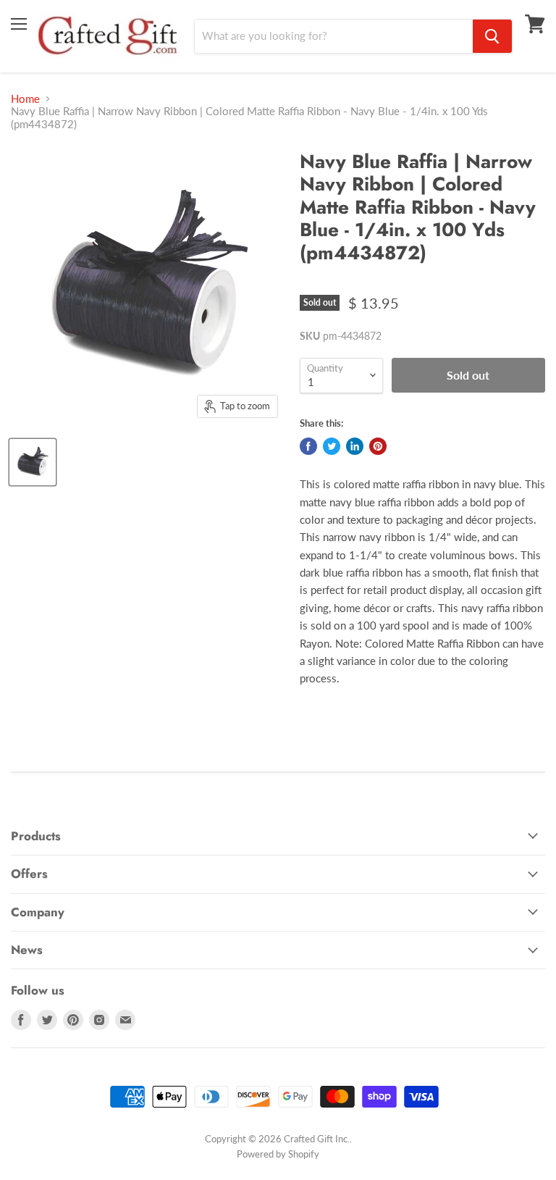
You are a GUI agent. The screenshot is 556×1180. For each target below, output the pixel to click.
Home (25, 99)
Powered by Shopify (278, 1154)
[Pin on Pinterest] (378, 446)
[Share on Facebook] (308, 446)
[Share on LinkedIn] (354, 446)
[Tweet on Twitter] (331, 446)
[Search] (492, 36)
